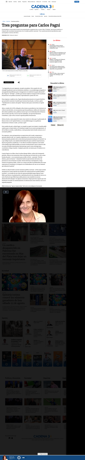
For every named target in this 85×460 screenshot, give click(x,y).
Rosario (48, 9)
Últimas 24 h (38, 1)
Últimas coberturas (31, 1)
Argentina (36, 9)
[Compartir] (18, 82)
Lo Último (31, 9)
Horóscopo (54, 1)
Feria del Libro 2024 (39, 16)
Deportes (10, 1)
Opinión (19, 1)
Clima (49, 1)
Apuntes (45, 16)
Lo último (57, 40)
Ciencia (53, 65)
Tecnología (54, 58)
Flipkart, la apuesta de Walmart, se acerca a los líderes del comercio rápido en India (57, 61)
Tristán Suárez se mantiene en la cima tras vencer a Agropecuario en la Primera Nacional (58, 54)
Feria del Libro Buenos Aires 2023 (54, 16)
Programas (24, 1)
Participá (77, 1)
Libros (42, 14)
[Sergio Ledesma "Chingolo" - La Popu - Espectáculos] (50, 111)
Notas (33, 16)
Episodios (55, 97)
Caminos (15, 1)
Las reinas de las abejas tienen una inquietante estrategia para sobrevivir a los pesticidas (57, 68)
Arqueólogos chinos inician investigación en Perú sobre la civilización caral (57, 47)
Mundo (54, 9)
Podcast (53, 125)
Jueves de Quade (27, 16)
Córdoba (42, 9)
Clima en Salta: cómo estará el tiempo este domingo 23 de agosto (57, 74)
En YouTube (44, 1)
